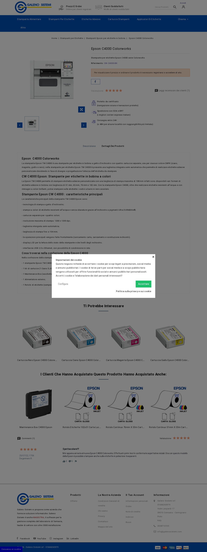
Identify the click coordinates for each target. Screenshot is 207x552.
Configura (63, 284)
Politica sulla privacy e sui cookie (133, 291)
